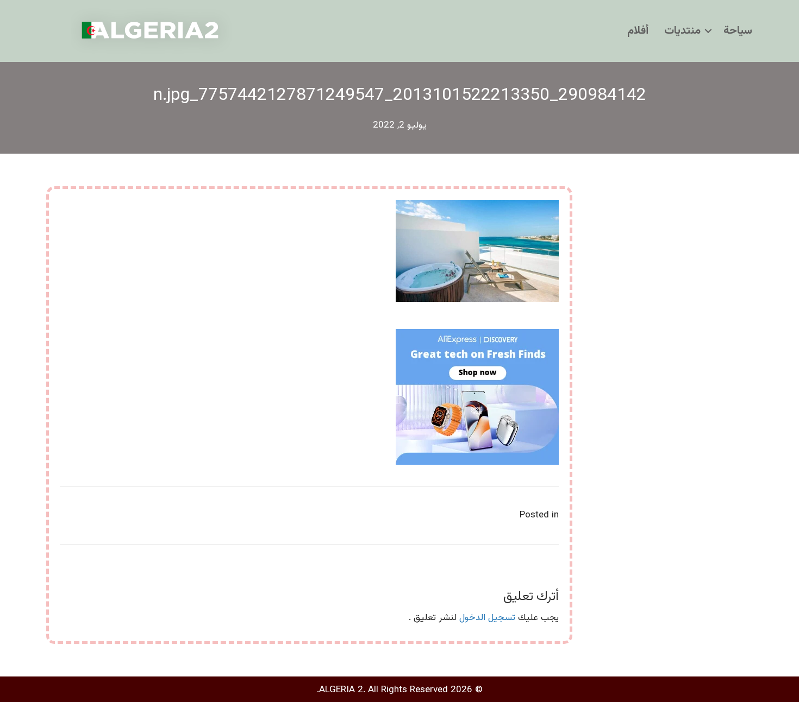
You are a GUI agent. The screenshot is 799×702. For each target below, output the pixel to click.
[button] (708, 31)
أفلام (637, 31)
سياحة (737, 31)
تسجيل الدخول (487, 618)
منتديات (682, 31)
